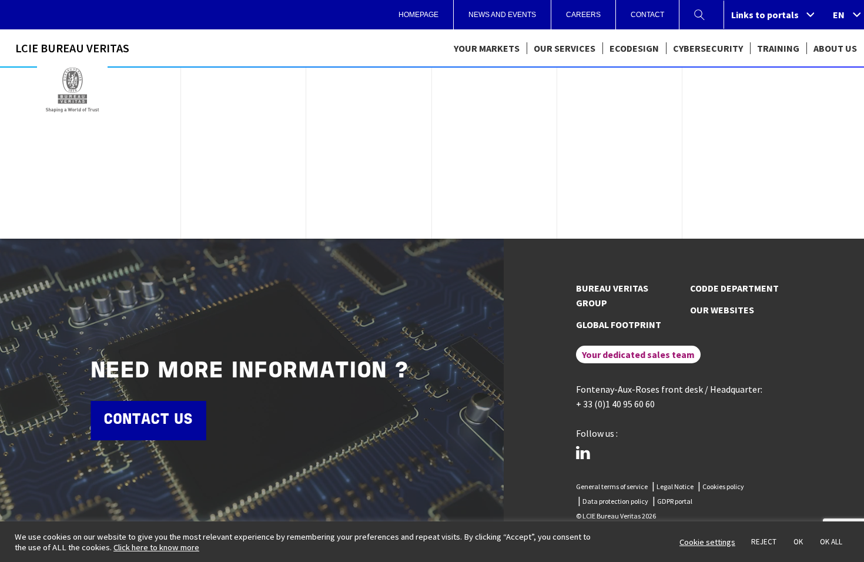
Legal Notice (675, 486)
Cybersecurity (708, 48)
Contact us (148, 420)
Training (778, 48)
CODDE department (734, 288)
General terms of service (612, 486)
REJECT (763, 542)
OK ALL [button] (831, 542)
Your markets (487, 48)
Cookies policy (723, 486)
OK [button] (798, 542)
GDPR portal (674, 501)
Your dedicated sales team (638, 354)
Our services (564, 48)
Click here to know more (156, 547)
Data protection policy (615, 501)
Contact (647, 15)
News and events (502, 15)
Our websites (722, 310)
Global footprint (618, 324)
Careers (583, 15)
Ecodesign (634, 48)
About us (835, 48)
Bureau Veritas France (72, 90)
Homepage (418, 15)
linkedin (583, 453)
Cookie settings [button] (707, 542)
